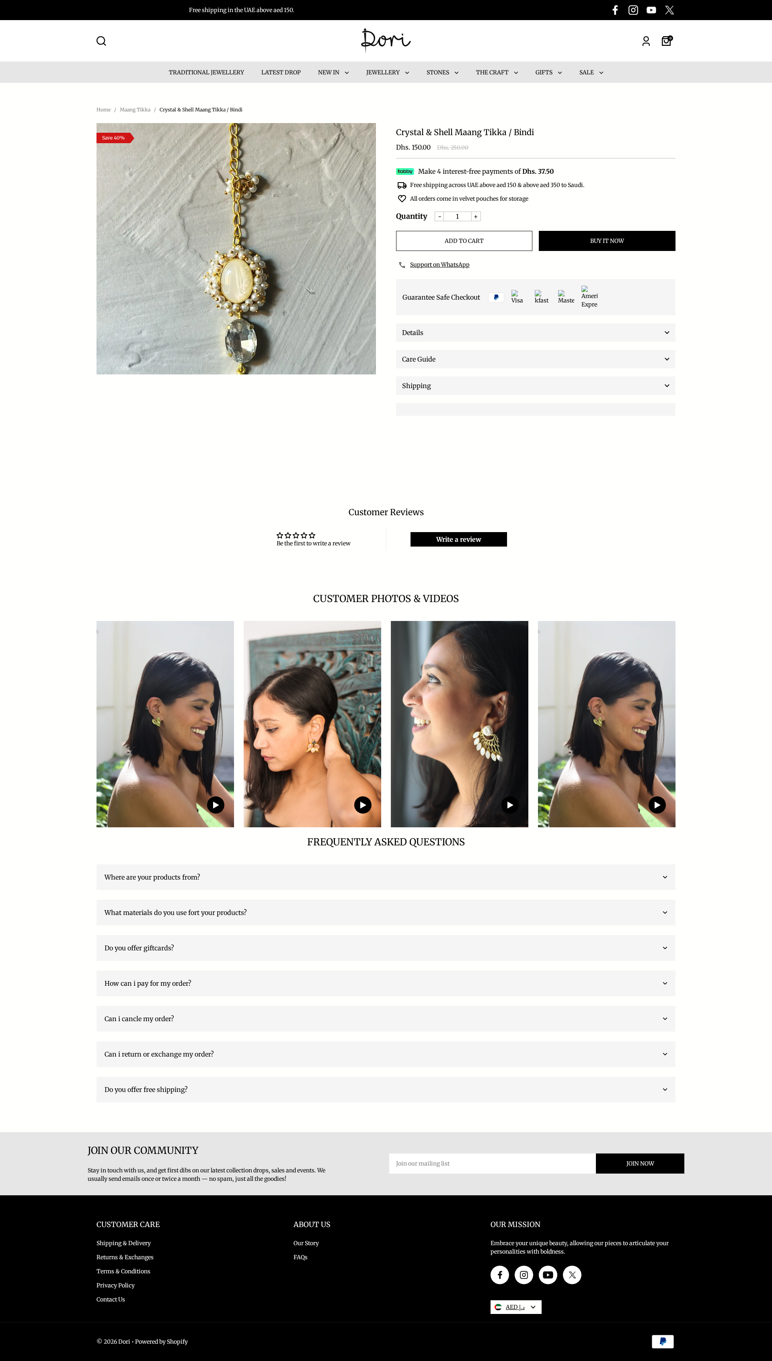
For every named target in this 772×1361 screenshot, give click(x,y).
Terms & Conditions (123, 1271)
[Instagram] (633, 10)
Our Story (306, 1243)
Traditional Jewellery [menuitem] (206, 72)
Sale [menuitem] (587, 72)
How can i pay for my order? (148, 983)
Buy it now (607, 241)
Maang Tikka (135, 110)
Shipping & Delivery (123, 1243)
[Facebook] (615, 10)
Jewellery (383, 72)
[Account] (646, 41)
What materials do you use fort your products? (176, 913)
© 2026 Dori (113, 1341)
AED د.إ (515, 1307)
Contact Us (110, 1299)
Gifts (545, 72)
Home (103, 110)
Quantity (411, 216)
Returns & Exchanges (125, 1257)
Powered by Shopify (161, 1341)
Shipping (416, 386)
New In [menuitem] (329, 72)
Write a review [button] (458, 539)
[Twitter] (669, 10)
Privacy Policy (115, 1285)
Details (412, 333)
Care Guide (418, 359)
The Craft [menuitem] (493, 72)
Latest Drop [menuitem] (281, 72)
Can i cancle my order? (139, 1019)
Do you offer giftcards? (139, 948)
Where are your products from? (152, 877)
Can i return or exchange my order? (159, 1054)
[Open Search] (101, 41)
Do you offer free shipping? (146, 1090)
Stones (438, 72)
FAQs (301, 1257)
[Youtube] (651, 10)
